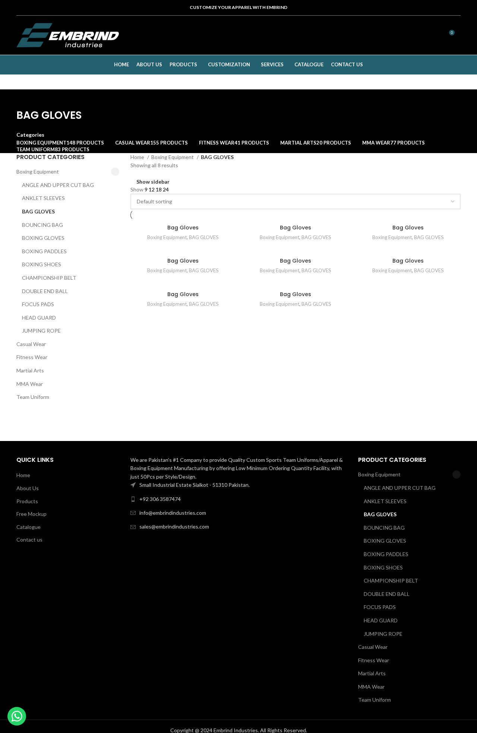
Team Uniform (32, 397)
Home (137, 157)
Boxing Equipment (37, 171)
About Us (27, 488)
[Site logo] (67, 34)
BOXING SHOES (41, 264)
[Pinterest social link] (415, 35)
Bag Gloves (183, 227)
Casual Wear (31, 344)
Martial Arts (30, 370)
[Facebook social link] (386, 35)
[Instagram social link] (396, 35)
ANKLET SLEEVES (43, 198)
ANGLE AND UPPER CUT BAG (58, 185)
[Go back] (25, 98)
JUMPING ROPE (41, 330)
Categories (30, 134)
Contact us (29, 539)
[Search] (430, 35)
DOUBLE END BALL (45, 291)
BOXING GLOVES (43, 238)
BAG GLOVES (38, 211)
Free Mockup (31, 514)
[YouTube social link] (406, 35)
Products (27, 501)
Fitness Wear (31, 357)
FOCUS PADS (38, 304)
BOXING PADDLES (44, 251)
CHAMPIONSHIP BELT (49, 278)
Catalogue (28, 527)
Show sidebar (153, 181)
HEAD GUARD (39, 317)
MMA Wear (29, 384)
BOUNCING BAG (42, 225)
